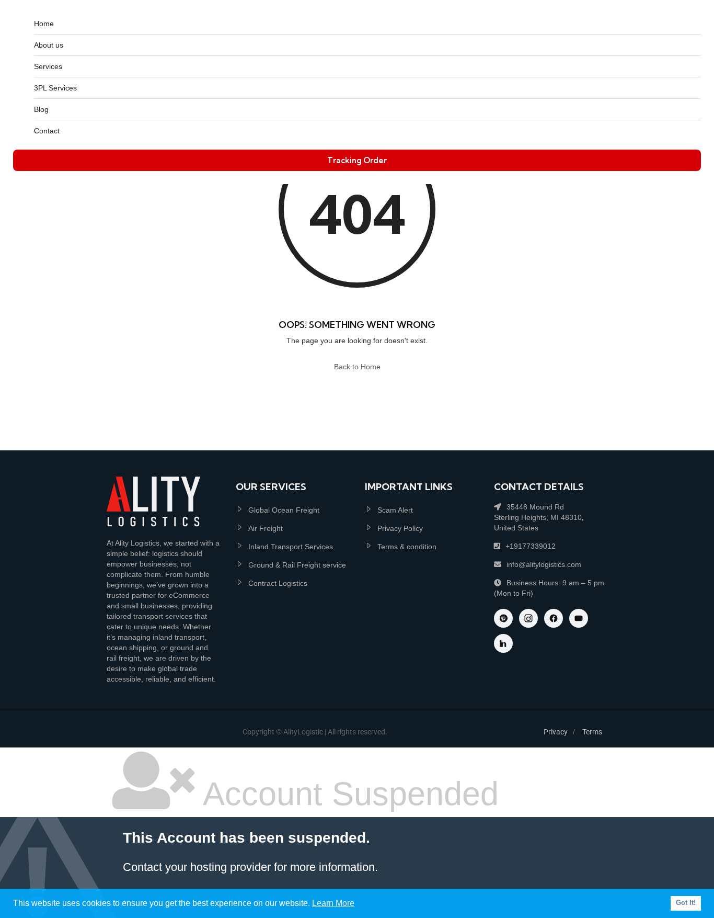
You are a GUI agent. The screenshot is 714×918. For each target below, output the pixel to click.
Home (44, 23)
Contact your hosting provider (197, 867)
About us (48, 45)
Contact (47, 131)
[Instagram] (528, 618)
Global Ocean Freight (283, 510)
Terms (592, 732)
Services (48, 66)
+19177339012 (530, 546)
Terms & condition (406, 546)
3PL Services (55, 88)
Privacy (556, 732)
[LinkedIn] (503, 643)
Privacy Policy (400, 528)
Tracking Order (357, 160)
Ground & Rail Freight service (297, 565)
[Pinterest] (503, 618)
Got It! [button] (686, 902)
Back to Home (357, 366)
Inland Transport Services (290, 546)
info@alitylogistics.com (543, 564)
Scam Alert (395, 510)
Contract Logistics (277, 583)
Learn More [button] (333, 903)
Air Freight (265, 528)
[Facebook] (553, 618)
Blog (41, 109)
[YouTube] (578, 618)
